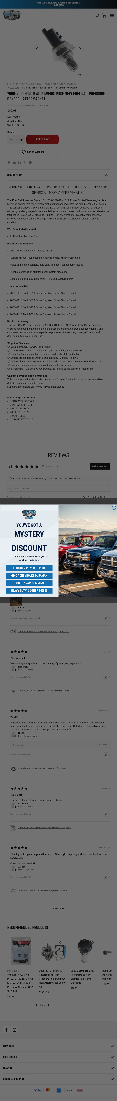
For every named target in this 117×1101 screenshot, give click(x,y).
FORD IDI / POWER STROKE (29, 568)
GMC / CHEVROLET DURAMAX (29, 575)
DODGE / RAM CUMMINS (29, 583)
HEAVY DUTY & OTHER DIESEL (29, 590)
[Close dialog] (114, 507)
